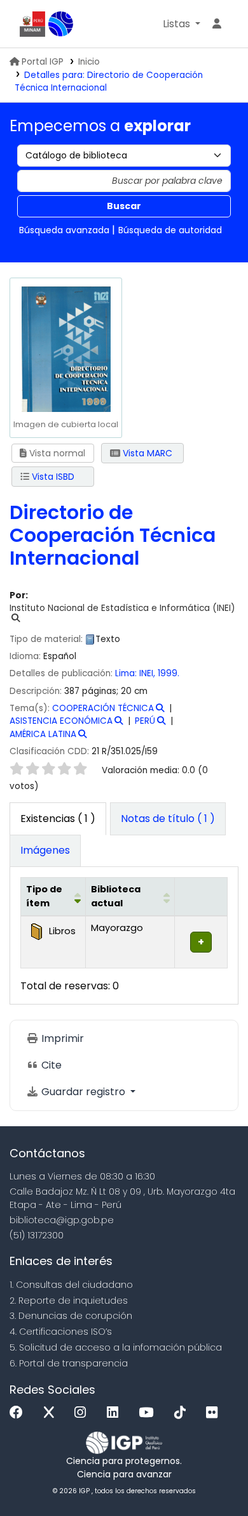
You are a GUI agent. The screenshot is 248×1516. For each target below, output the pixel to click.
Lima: (126, 673)
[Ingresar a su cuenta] (216, 24)
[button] (181, 24)
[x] (52, 1413)
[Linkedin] (116, 1413)
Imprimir (61, 1038)
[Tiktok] (183, 1413)
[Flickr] (215, 1413)
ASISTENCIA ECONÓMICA (61, 721)
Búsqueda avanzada (64, 230)
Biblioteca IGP (61, 24)
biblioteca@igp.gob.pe (62, 1220)
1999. (168, 673)
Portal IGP (43, 62)
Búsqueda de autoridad (170, 230)
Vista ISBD (51, 476)
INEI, (147, 673)
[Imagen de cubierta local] (65, 348)
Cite (50, 1065)
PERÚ (145, 721)
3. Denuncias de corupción (71, 1315)
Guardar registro (83, 1091)
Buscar (124, 206)
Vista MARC (146, 453)
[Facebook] (19, 1413)
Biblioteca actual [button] (116, 896)
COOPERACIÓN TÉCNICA (103, 708)
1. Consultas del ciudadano (71, 1284)
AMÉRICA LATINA (43, 734)
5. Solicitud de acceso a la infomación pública (116, 1347)
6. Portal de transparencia (69, 1363)
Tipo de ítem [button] (44, 896)
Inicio (89, 62)
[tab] (168, 818)
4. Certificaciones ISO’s (61, 1331)
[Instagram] (83, 1413)
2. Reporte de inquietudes (69, 1300)
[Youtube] (149, 1413)
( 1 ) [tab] (57, 818)
